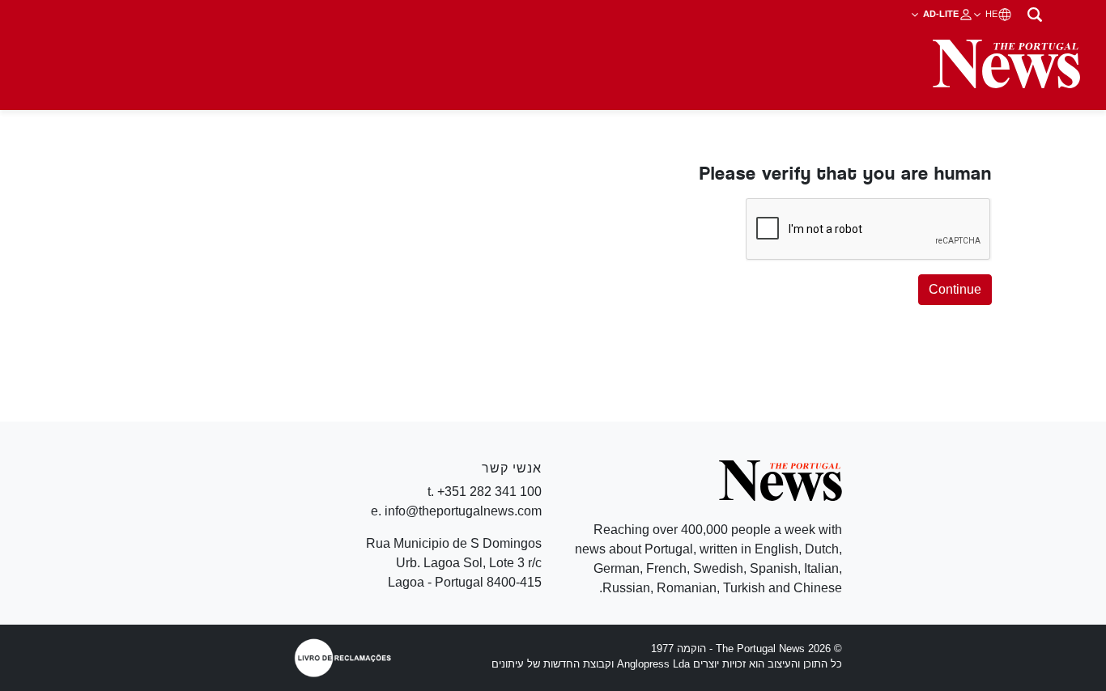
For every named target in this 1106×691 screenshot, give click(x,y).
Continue (955, 289)
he (990, 14)
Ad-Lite (940, 14)
